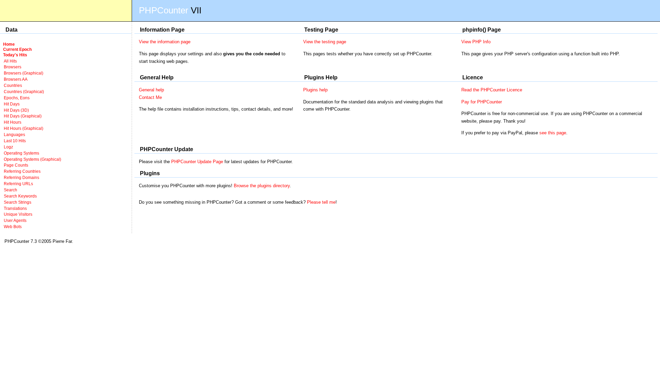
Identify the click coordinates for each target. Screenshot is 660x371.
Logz (8, 147)
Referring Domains (21, 177)
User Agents (15, 220)
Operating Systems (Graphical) (32, 159)
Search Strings (17, 202)
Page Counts (16, 165)
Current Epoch (17, 49)
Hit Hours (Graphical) (23, 128)
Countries (13, 85)
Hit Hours (12, 122)
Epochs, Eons (17, 97)
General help (151, 89)
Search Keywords (20, 196)
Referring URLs (18, 183)
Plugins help (315, 89)
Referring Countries (22, 171)
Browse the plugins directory (262, 185)
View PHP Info (476, 41)
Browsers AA (16, 79)
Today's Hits (15, 55)
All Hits (10, 61)
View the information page (164, 41)
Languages (14, 134)
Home (9, 44)
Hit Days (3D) (16, 110)
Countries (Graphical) (24, 91)
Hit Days (12, 104)
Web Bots (13, 226)
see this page (552, 132)
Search (10, 190)
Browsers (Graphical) (23, 73)
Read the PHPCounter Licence (491, 89)
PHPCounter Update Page (197, 161)
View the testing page (324, 41)
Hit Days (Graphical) (23, 116)
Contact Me (150, 97)
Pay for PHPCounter (481, 101)
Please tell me (321, 202)
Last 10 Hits (15, 140)
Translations (15, 208)
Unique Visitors (18, 214)
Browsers (12, 67)
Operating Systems (21, 153)
